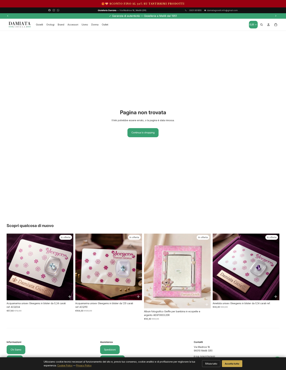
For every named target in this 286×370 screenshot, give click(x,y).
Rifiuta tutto (211, 363)
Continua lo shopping (143, 132)
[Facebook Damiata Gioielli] (49, 10)
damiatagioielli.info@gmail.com (222, 10)
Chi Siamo (16, 349)
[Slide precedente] (7, 16)
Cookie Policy (64, 365)
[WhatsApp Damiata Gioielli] (58, 10)
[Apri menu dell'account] (268, 24)
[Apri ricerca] (261, 24)
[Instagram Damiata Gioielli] (54, 10)
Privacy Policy (84, 365)
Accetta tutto (232, 363)
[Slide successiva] (275, 16)
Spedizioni (110, 349)
